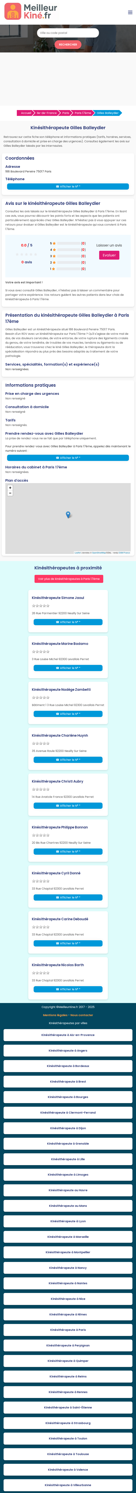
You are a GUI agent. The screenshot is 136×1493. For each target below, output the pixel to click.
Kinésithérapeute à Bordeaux (68, 1066)
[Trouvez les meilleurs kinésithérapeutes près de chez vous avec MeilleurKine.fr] (32, 19)
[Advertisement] (68, 79)
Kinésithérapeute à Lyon (68, 1221)
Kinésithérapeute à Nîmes (68, 1314)
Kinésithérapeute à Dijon (68, 1128)
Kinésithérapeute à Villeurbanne (68, 1485)
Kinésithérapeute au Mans (68, 1206)
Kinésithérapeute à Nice (68, 1299)
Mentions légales (55, 1015)
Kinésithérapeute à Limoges (68, 1175)
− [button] (10, 493)
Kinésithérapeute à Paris (68, 1330)
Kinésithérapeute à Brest (68, 1082)
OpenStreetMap (99, 552)
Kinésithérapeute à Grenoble (68, 1144)
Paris (65, 113)
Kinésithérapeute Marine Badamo (60, 643)
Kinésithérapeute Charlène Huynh (60, 735)
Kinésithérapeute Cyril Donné (56, 873)
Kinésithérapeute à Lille (68, 1159)
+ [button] (10, 488)
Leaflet (78, 552)
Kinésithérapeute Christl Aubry (57, 781)
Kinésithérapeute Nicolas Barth (58, 965)
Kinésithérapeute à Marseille (68, 1237)
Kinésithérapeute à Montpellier (68, 1252)
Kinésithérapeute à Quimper (68, 1361)
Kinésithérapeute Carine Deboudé (60, 919)
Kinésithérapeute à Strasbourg (68, 1423)
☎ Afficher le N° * (68, 186)
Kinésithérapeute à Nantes (68, 1283)
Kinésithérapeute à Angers (68, 1051)
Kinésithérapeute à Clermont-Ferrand (68, 1113)
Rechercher (68, 45)
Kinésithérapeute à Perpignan (68, 1345)
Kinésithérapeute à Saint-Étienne (68, 1407)
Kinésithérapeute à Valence (68, 1470)
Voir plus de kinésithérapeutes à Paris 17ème (69, 579)
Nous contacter (81, 1015)
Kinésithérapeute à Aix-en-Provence (68, 1035)
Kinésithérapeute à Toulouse (68, 1454)
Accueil (26, 113)
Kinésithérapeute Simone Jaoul (58, 597)
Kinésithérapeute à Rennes (68, 1392)
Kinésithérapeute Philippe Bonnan (60, 827)
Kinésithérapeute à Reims (68, 1376)
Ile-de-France (47, 113)
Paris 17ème (83, 113)
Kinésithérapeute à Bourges (68, 1097)
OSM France (124, 552)
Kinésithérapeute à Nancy (68, 1268)
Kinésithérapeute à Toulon (68, 1438)
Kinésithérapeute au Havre (68, 1190)
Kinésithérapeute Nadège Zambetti (61, 689)
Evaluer (109, 255)
